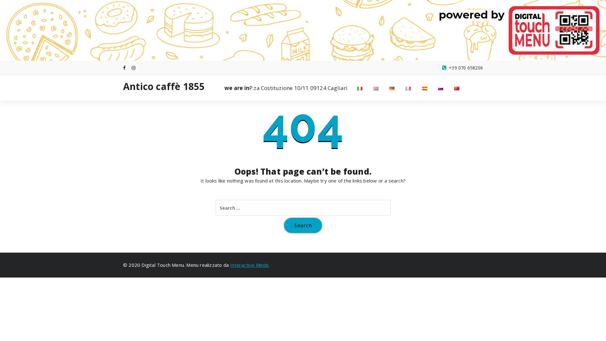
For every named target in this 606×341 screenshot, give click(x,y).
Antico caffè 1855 (164, 86)
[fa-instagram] (133, 68)
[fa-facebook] (124, 68)
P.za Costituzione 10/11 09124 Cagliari (286, 88)
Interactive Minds (249, 265)
